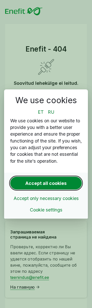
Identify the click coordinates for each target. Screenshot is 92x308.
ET (41, 112)
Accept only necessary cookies (46, 198)
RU (51, 112)
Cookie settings (46, 209)
